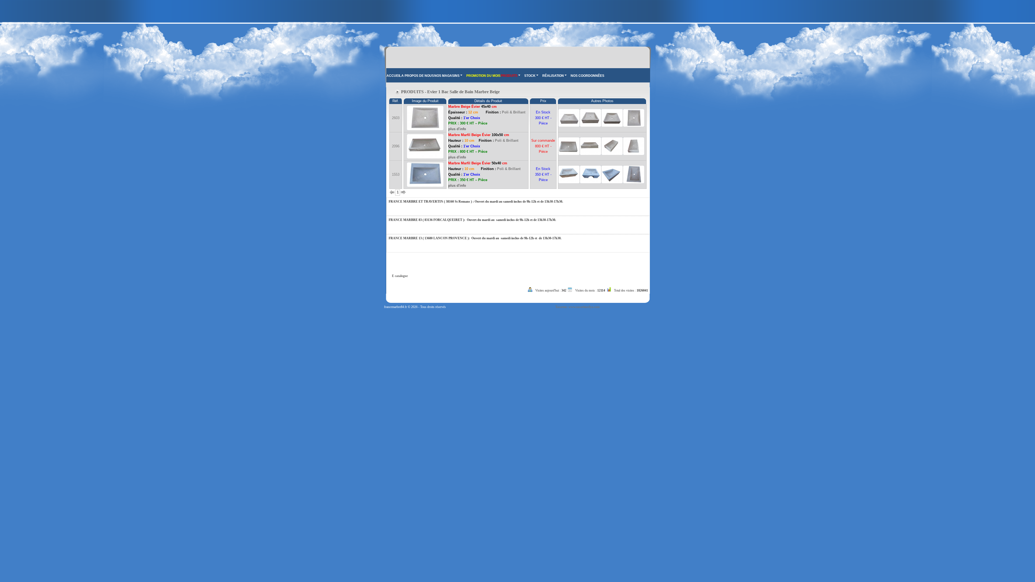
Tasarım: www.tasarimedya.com (577, 307)
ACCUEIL (394, 76)
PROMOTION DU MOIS (483, 76)
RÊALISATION (553, 76)
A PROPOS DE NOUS (417, 76)
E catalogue (400, 276)
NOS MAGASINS (447, 76)
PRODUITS (509, 76)
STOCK (530, 76)
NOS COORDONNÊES (587, 76)
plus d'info (457, 129)
